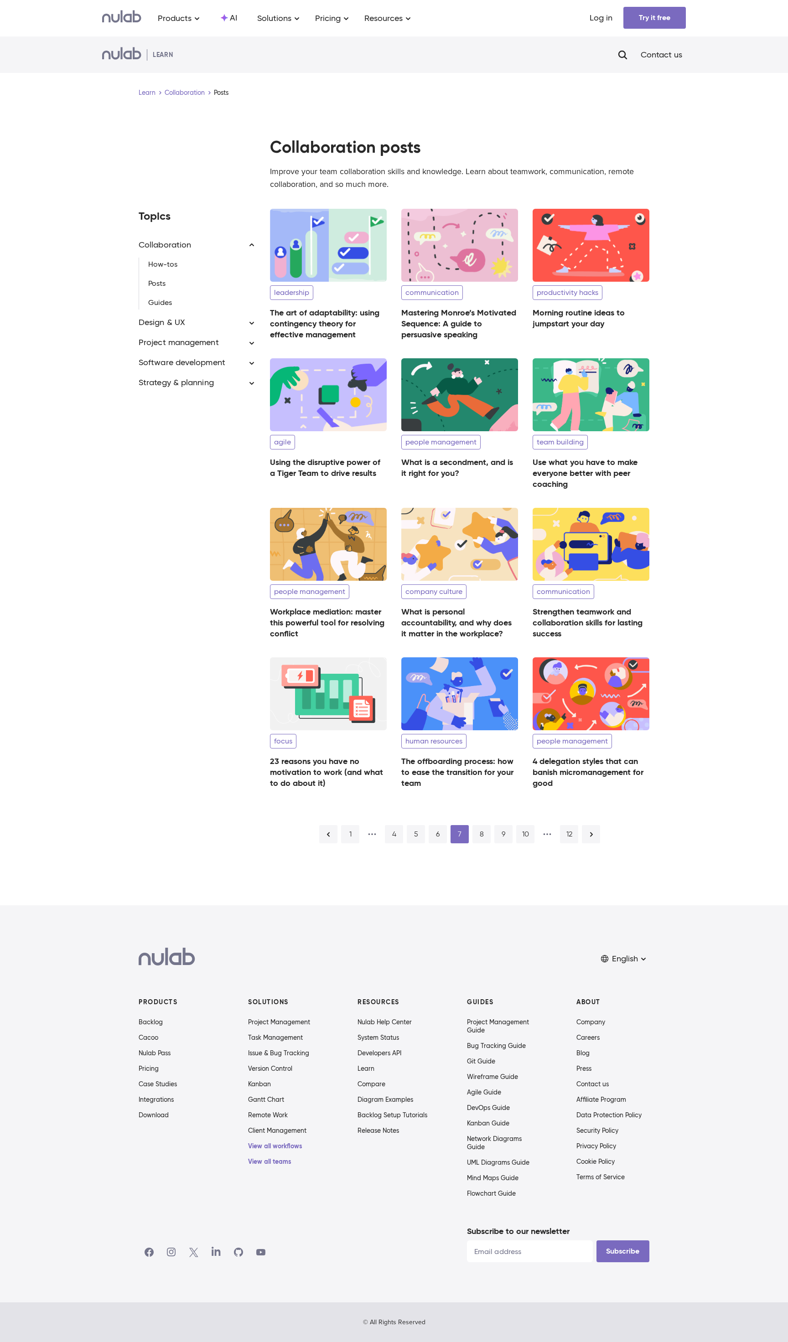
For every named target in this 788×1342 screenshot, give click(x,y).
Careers (588, 1037)
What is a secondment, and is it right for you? (457, 467)
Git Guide (481, 1061)
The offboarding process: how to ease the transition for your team (457, 772)
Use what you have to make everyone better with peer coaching (585, 473)
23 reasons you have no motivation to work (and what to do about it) (326, 772)
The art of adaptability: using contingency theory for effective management (324, 323)
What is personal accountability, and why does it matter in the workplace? (456, 622)
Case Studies (158, 1084)
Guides (160, 303)
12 (569, 834)
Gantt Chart (266, 1099)
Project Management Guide (498, 1026)
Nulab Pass (155, 1053)
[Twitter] (193, 1252)
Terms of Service (600, 1177)
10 (525, 834)
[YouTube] (260, 1252)
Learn (147, 92)
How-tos (162, 264)
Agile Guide (484, 1092)
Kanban (259, 1084)
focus (283, 741)
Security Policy (597, 1130)
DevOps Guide (488, 1108)
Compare (371, 1084)
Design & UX (162, 323)
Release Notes (378, 1130)
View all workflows (275, 1146)
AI (233, 18)
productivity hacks (567, 292)
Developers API (379, 1053)
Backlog (151, 1022)
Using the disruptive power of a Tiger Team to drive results (325, 467)
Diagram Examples (385, 1099)
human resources (433, 741)
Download (154, 1115)
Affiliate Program (601, 1099)
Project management (179, 343)
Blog (583, 1053)
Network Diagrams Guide (494, 1143)
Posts (157, 283)
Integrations (156, 1099)
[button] (624, 959)
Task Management (275, 1037)
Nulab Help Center (385, 1022)
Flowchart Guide (491, 1193)
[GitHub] (238, 1252)
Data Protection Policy (609, 1115)
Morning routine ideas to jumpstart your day (579, 318)
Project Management (279, 1022)
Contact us (661, 55)
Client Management (277, 1130)
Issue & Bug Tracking (278, 1053)
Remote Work (268, 1115)
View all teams (269, 1161)
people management (441, 442)
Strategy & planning (176, 383)
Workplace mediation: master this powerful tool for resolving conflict (327, 622)
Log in (601, 18)
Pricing (149, 1068)
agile (282, 442)
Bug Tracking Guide (496, 1046)
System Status (378, 1037)
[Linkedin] (216, 1252)
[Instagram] (171, 1252)
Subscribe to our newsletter (518, 1231)
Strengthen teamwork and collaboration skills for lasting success (588, 622)
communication (432, 292)
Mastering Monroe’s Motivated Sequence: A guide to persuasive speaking (458, 323)
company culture (433, 591)
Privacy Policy (596, 1146)
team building (560, 442)
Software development (182, 363)
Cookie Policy (595, 1161)
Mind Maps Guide (492, 1178)
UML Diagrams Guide (498, 1162)
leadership (291, 292)
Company (590, 1022)
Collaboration (185, 92)
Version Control (270, 1068)
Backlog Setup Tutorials (392, 1115)
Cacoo (148, 1037)
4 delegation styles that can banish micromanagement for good (588, 772)
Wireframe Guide (492, 1077)
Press (583, 1068)
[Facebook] (149, 1252)
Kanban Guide (488, 1123)
